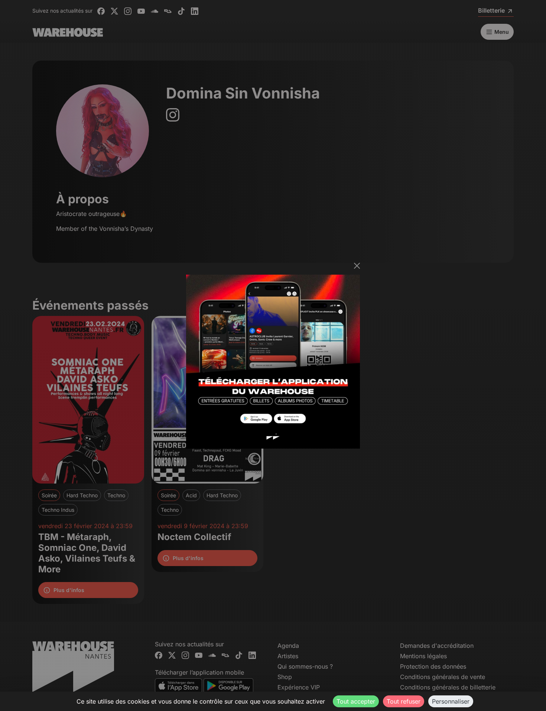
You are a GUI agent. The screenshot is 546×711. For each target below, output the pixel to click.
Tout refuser (403, 701)
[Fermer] (357, 266)
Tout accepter (356, 701)
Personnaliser (450, 701)
